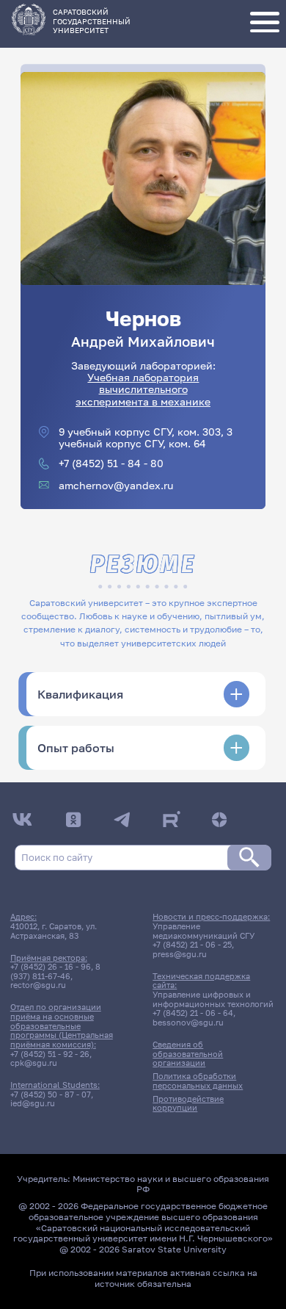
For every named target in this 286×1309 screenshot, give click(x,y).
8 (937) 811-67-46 (55, 971)
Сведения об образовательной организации (188, 1053)
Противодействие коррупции (188, 1104)
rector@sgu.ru (38, 985)
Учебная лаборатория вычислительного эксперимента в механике (143, 389)
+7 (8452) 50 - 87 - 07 (50, 1094)
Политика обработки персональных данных (198, 1081)
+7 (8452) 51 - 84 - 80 (111, 463)
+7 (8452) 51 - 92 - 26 (49, 1054)
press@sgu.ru (180, 954)
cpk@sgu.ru (33, 1063)
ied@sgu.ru (32, 1103)
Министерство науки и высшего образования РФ (171, 1184)
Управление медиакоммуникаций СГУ (203, 931)
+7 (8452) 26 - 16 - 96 (50, 966)
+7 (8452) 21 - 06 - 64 (193, 1013)
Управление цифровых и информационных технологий (213, 999)
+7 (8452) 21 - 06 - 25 (192, 944)
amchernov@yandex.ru (116, 485)
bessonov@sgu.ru (188, 1022)
